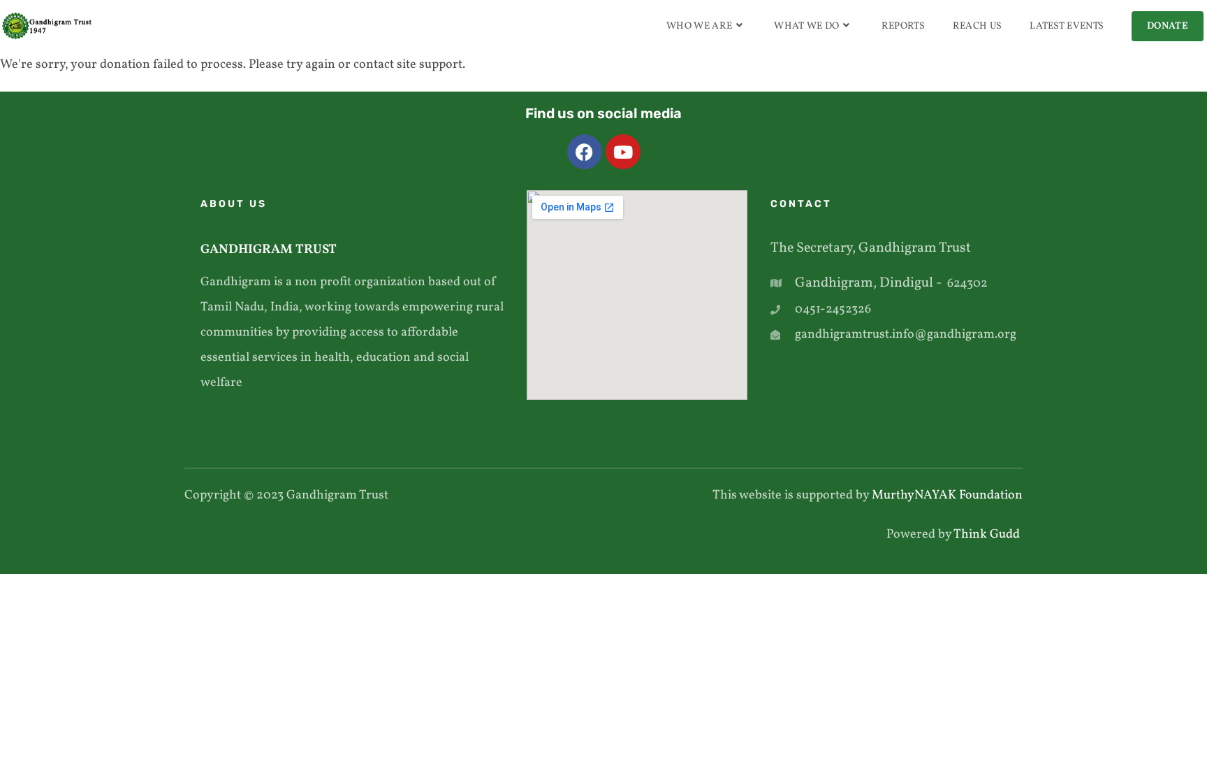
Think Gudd (988, 534)
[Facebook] (584, 151)
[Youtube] (623, 151)
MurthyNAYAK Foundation (947, 495)
